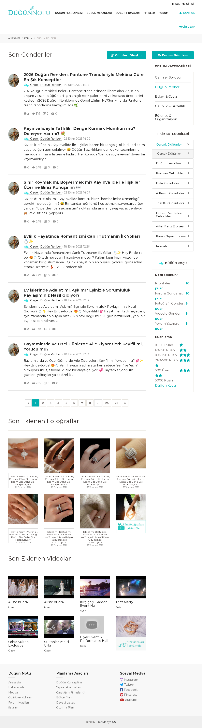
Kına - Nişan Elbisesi (171, 236)
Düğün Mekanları (99, 12)
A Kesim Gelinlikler (170, 193)
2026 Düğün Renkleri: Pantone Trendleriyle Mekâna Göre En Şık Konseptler (84, 77)
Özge (34, 85)
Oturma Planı (65, 707)
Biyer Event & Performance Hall (94, 639)
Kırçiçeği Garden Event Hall (94, 603)
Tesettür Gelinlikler (170, 203)
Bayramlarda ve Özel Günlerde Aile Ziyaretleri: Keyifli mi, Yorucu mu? (83, 346)
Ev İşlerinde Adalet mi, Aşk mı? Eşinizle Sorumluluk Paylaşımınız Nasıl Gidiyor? (77, 293)
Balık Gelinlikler (167, 183)
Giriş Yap (188, 26)
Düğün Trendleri (168, 163)
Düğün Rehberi (51, 85)
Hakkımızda (16, 687)
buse (11, 607)
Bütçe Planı (64, 697)
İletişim (13, 707)
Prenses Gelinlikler (170, 173)
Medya (13, 692)
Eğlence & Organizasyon (166, 117)
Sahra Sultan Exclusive (18, 643)
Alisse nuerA (18, 602)
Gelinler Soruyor (168, 77)
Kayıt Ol (188, 12)
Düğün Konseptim (69, 682)
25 (107, 403)
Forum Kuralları (18, 702)
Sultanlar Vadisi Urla (56, 643)
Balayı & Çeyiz (166, 96)
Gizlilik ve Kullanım (20, 697)
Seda (118, 607)
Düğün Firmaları (128, 12)
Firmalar (162, 246)
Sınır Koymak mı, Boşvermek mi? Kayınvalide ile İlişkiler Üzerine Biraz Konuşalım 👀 (82, 185)
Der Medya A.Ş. (106, 721)
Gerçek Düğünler (169, 144)
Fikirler (149, 12)
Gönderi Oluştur (128, 55)
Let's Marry (124, 602)
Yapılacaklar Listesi (68, 687)
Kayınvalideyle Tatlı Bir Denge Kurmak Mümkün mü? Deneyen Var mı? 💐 (79, 131)
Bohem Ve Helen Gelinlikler (169, 214)
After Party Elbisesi (170, 226)
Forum (163, 12)
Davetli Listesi (65, 702)
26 (116, 403)
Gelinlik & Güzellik (170, 106)
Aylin (83, 610)
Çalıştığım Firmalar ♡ (70, 692)
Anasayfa (14, 38)
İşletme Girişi (184, 3)
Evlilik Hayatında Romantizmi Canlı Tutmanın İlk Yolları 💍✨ (82, 239)
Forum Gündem (174, 55)
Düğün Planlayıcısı (69, 12)
